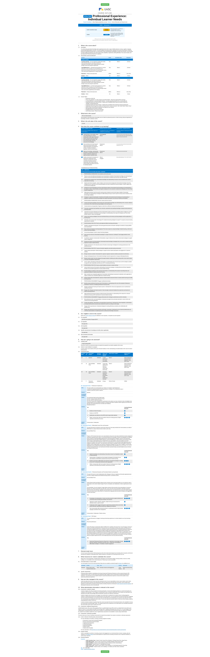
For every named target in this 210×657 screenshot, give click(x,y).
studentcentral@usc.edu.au (89, 649)
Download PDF (105, 4)
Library (120, 563)
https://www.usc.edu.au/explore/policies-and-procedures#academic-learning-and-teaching (108, 629)
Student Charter (90, 634)
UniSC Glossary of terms (90, 315)
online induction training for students (124, 583)
